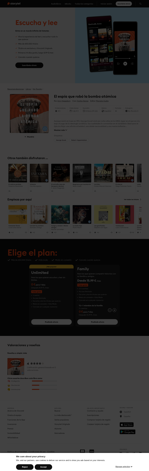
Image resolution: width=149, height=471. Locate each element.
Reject (25, 467)
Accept (43, 467)
